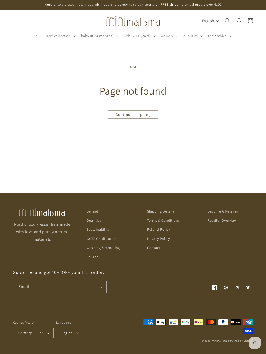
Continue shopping (133, 114)
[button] (60, 35)
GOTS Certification (102, 238)
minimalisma (220, 340)
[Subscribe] (100, 287)
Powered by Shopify (240, 340)
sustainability (98, 229)
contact (153, 247)
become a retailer (223, 211)
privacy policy (158, 238)
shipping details (161, 211)
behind (92, 211)
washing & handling (103, 247)
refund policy (158, 229)
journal (93, 256)
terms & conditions (163, 220)
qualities (94, 220)
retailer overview (222, 220)
